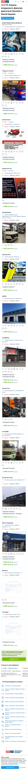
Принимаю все (10, 767)
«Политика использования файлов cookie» (13, 763)
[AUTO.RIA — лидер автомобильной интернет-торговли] (5, 1)
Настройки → (23, 767)
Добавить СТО (14, 659)
